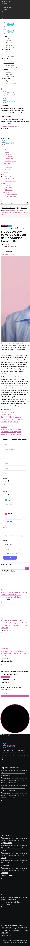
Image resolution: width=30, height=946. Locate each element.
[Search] (2, 86)
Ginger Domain (22, 942)
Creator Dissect (9, 63)
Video (5, 540)
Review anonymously (11, 553)
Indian (8, 52)
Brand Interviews (11, 83)
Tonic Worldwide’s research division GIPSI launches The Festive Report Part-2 (12, 419)
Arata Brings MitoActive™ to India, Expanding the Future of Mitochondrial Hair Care (15, 594)
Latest (8, 38)
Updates (8, 72)
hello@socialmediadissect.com (10, 126)
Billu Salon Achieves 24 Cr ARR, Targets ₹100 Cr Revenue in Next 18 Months (15, 653)
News (5, 36)
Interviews (9, 74)
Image (5, 527)
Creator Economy (11, 67)
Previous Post (6, 415)
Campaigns (7, 49)
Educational (10, 76)
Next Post (4, 427)
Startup (6, 70)
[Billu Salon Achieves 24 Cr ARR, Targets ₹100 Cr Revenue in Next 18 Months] (9, 640)
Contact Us (7, 1)
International (10, 54)
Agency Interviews (11, 81)
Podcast (6, 58)
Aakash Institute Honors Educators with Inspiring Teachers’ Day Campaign (11, 431)
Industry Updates (11, 47)
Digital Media (10, 45)
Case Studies (10, 56)
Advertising (9, 43)
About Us (6, 3)
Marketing (9, 40)
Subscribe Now (15, 696)
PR (4, 61)
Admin (7, 244)
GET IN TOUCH (5, 677)
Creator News (10, 65)
